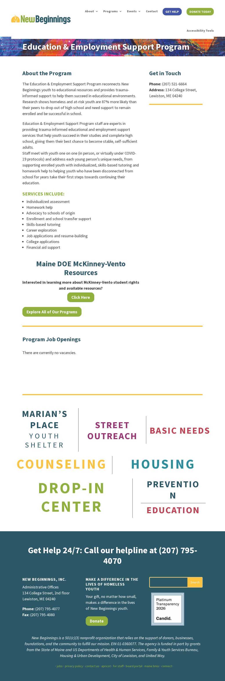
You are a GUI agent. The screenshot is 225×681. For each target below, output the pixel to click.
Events (132, 11)
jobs (60, 666)
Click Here (80, 297)
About (89, 11)
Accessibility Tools (200, 31)
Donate (97, 621)
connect (166, 666)
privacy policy (74, 666)
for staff (118, 666)
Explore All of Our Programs (52, 311)
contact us (92, 666)
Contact (152, 11)
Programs (110, 11)
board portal (134, 666)
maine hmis (151, 666)
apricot (106, 666)
